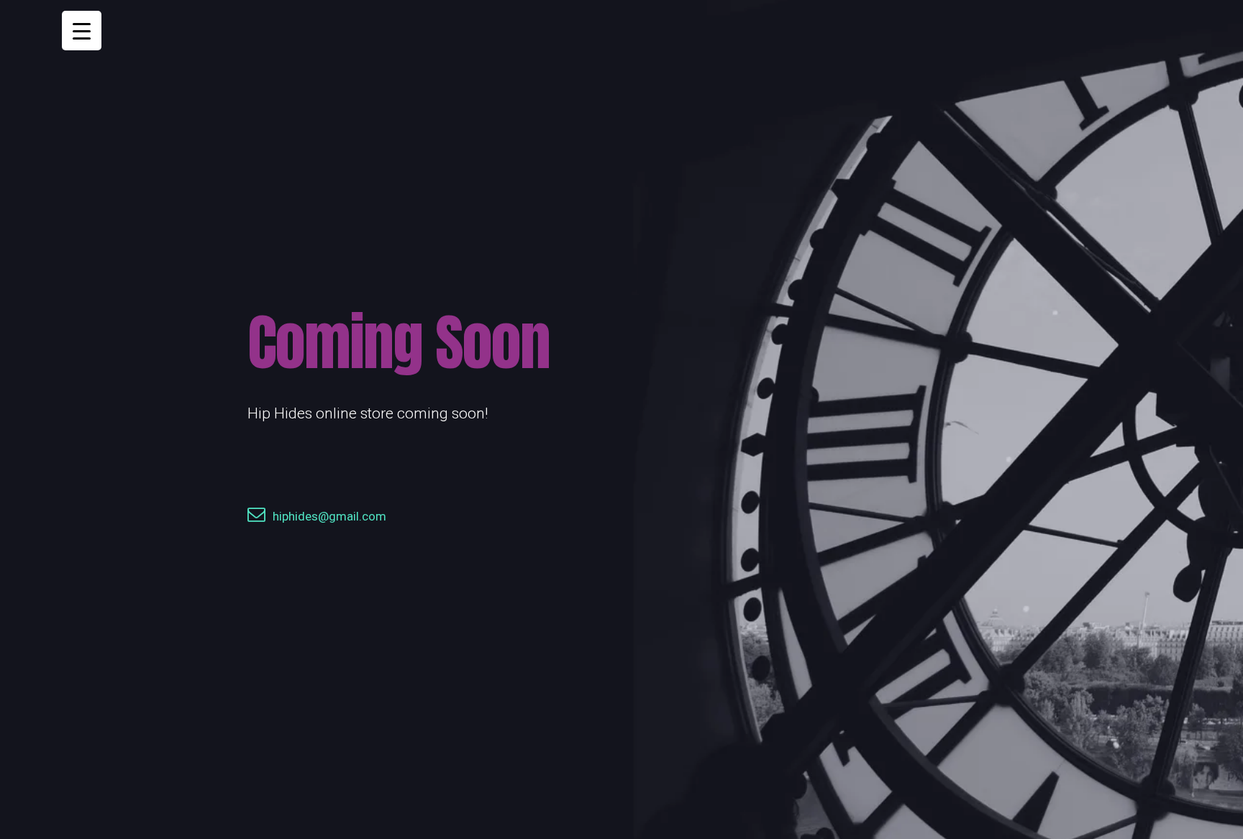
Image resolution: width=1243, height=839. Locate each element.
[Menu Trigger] (81, 30)
